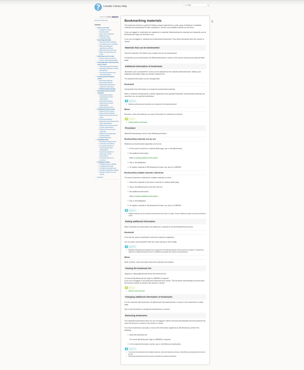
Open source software (107, 34)
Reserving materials (106, 83)
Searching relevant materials (109, 66)
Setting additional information (137, 122)
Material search (104, 36)
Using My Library (105, 38)
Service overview (103, 28)
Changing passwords (106, 166)
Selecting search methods (108, 42)
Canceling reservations (107, 144)
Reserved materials (106, 119)
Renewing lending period (108, 142)
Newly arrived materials (107, 113)
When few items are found (108, 50)
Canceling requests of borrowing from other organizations (107, 148)
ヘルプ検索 (208, 5)
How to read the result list (108, 58)
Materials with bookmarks (108, 133)
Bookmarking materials (107, 89)
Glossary (100, 177)
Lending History (105, 135)
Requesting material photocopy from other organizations (106, 103)
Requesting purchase (106, 107)
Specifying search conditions (109, 44)
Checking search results (105, 56)
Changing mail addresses (108, 168)
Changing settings (103, 162)
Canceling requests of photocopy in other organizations (107, 154)
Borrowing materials (106, 81)
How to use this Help (101, 20)
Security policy (104, 32)
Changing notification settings (109, 170)
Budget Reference (105, 137)
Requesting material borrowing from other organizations (106, 97)
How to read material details (109, 60)
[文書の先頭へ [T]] (212, 21)
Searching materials (104, 40)
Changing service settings (108, 164)
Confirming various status (106, 109)
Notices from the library (107, 111)
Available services (105, 30)
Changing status (102, 140)
